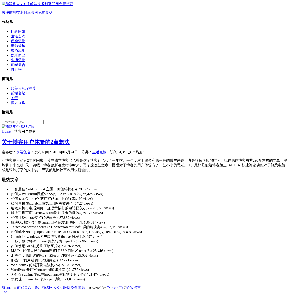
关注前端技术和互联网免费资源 (27, 12)
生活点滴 (18, 36)
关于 (14, 98)
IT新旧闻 (18, 31)
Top (4, 292)
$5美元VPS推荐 (23, 88)
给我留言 (133, 287)
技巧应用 (18, 50)
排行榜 (16, 69)
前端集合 (18, 65)
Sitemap (7, 287)
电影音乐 (18, 46)
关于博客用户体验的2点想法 (36, 142)
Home (6, 131)
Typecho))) (115, 287)
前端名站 (18, 93)
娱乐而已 (18, 55)
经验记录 (18, 41)
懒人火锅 (18, 103)
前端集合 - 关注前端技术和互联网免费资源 (51, 287)
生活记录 (18, 60)
